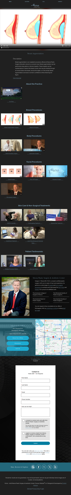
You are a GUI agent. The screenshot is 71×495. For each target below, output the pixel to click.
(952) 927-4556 (38, 451)
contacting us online (51, 308)
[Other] (44, 467)
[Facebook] (38, 467)
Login (42, 488)
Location (27, 1)
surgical (51, 285)
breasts (37, 289)
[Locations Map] (53, 337)
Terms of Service (36, 454)
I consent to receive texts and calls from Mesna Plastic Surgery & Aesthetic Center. (37, 424)
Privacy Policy (29, 427)
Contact (60, 1)
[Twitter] (49, 467)
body (62, 287)
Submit (35, 443)
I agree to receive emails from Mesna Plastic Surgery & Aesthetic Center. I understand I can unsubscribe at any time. (36, 435)
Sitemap (29, 488)
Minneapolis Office (18, 326)
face (59, 287)
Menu (10, 1)
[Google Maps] (33, 467)
